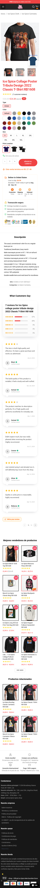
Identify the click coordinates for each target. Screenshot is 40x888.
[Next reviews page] (35, 525)
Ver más (20, 670)
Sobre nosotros (7, 807)
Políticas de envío (7, 833)
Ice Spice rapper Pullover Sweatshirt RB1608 (28, 625)
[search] (33, 6)
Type (4, 102)
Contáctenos (6, 842)
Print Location (8, 143)
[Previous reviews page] (25, 525)
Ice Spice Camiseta (29, 14)
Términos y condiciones (10, 811)
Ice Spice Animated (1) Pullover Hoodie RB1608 (29, 657)
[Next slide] (35, 41)
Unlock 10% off (4, 878)
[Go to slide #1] (8, 72)
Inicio (3, 14)
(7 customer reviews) (19, 94)
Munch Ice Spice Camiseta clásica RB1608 (9, 736)
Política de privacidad (9, 814)
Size (4, 132)
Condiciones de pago (9, 836)
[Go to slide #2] (20, 72)
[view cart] (37, 6)
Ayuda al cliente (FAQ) (9, 845)
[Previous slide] (4, 41)
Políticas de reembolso (9, 839)
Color (4, 109)
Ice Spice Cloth (13, 14)
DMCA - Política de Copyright (11, 817)
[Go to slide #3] (31, 72)
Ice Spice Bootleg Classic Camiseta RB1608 (8, 704)
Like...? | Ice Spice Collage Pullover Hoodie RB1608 (9, 657)
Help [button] (36, 885)
